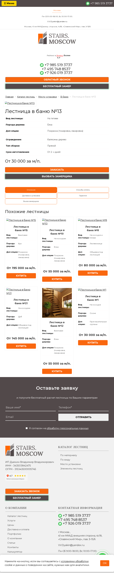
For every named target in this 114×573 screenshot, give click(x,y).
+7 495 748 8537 (56, 69)
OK (105, 563)
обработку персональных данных (67, 428)
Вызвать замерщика (57, 176)
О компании (14, 538)
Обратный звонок (57, 79)
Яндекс (59, 55)
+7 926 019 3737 (58, 73)
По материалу (68, 455)
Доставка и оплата (18, 529)
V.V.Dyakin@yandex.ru (57, 21)
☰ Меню (9, 3)
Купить (21, 275)
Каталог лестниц (17, 516)
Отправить (83, 417)
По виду (65, 459)
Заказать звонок (27, 491)
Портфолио (14, 533)
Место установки (70, 464)
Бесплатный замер (57, 86)
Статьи (11, 542)
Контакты (13, 547)
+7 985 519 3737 (101, 3)
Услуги (11, 520)
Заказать (57, 169)
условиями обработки (75, 561)
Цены (10, 525)
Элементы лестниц (71, 468)
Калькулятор (14, 551)
